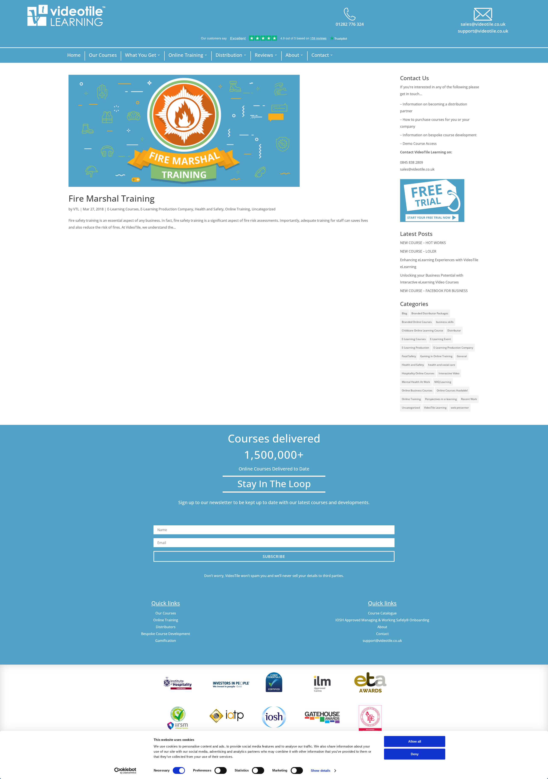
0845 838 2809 (411, 162)
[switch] (220, 770)
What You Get (140, 55)
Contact (320, 55)
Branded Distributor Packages (429, 313)
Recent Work (469, 399)
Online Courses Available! (452, 390)
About (292, 55)
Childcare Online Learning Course (422, 330)
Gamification (165, 640)
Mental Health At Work (416, 382)
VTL (76, 209)
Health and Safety (209, 209)
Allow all (414, 741)
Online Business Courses (417, 390)
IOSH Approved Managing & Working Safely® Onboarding (382, 620)
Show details (320, 770)
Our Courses (103, 55)
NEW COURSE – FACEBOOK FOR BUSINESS (434, 290)
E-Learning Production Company (166, 209)
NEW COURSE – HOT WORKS (423, 242)
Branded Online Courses (417, 322)
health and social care (441, 365)
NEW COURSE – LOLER (418, 251)
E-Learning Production (415, 347)
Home (74, 55)
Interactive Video (449, 373)
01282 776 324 (350, 24)
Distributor (454, 330)
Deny (414, 754)
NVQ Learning (442, 382)
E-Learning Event (440, 339)
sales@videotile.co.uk (483, 24)
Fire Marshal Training (111, 198)
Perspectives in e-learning (441, 399)
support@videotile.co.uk (483, 31)
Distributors (166, 627)
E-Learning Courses (123, 209)
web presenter (460, 407)
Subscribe (274, 556)
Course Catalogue (382, 613)
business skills (445, 322)
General (462, 356)
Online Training (185, 55)
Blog (404, 313)
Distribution (229, 55)
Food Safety (409, 356)
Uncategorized (263, 209)
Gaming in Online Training (436, 356)
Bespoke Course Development (165, 633)
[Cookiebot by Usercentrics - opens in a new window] (125, 770)
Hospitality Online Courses (418, 373)
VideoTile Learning (435, 407)
